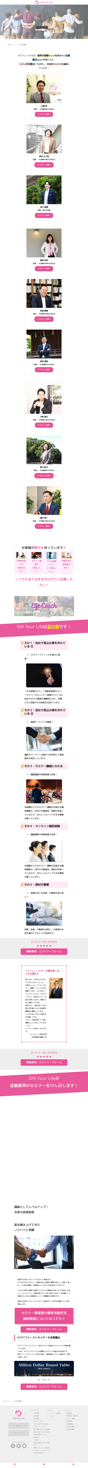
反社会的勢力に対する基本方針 (42, 1444)
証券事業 (69, 1421)
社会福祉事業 (70, 1429)
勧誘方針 (36, 1437)
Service (66, 1410)
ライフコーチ (38, 1421)
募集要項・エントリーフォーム (44, 951)
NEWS (49, 1410)
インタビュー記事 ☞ (44, 114)
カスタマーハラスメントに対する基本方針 (42, 1452)
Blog (51, 1416)
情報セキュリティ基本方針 (42, 1448)
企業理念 (36, 1416)
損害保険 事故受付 (72, 1416)
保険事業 (69, 1413)
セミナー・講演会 (55, 1413)
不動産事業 (69, 1424)
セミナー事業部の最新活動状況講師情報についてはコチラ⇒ (44, 1316)
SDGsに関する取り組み (41, 1424)
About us (34, 1410)
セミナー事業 (70, 1418)
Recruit (18, 1426)
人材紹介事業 (70, 1426)
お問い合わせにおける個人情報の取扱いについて (42, 1433)
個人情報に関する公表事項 (42, 1429)
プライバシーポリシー (40, 1426)
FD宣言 (36, 1440)
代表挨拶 (36, 1413)
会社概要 (36, 1418)
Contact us (18, 1433)
